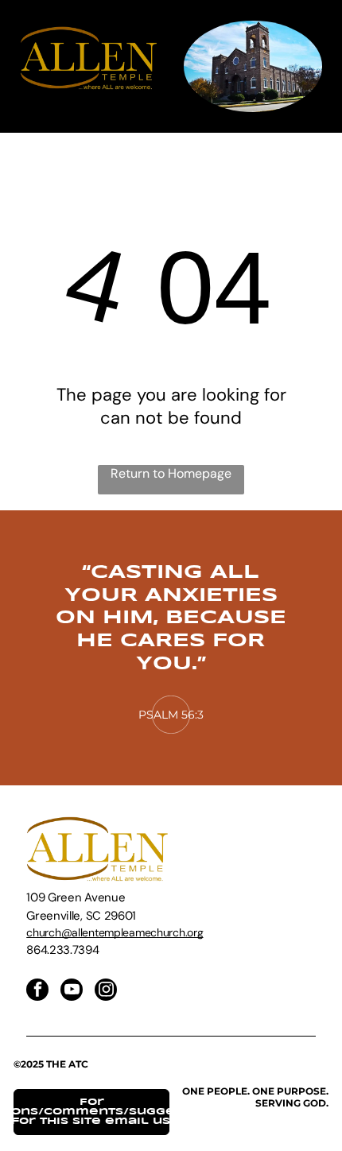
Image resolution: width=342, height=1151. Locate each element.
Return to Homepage (171, 473)
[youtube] (71, 992)
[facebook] (37, 992)
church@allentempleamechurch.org (114, 932)
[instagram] (106, 992)
